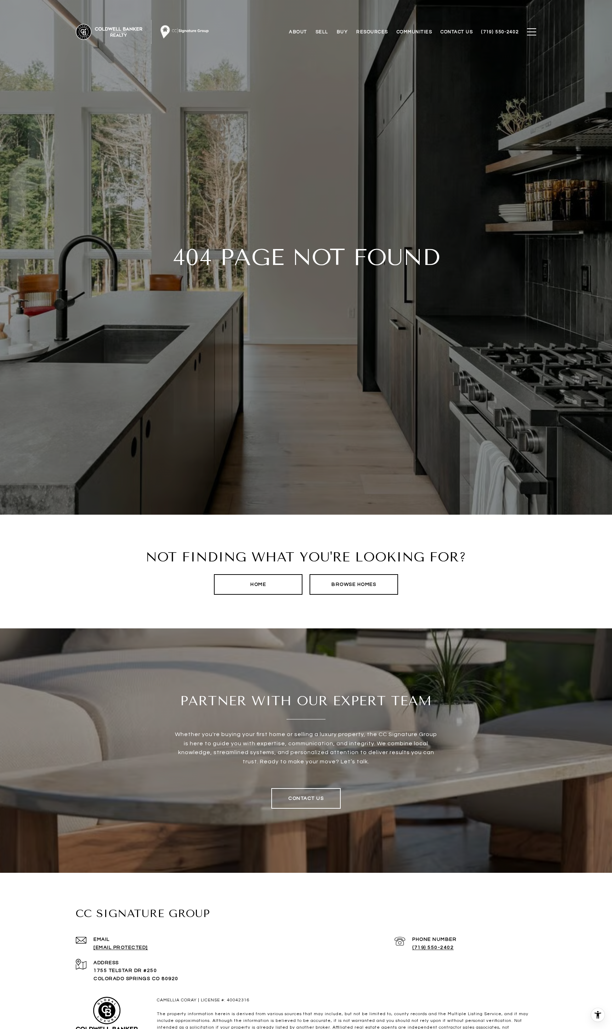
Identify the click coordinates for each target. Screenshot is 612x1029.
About (298, 31)
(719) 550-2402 (433, 947)
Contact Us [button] (306, 798)
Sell (322, 31)
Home (258, 584)
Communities (414, 31)
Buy (342, 31)
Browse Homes (354, 584)
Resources (372, 31)
